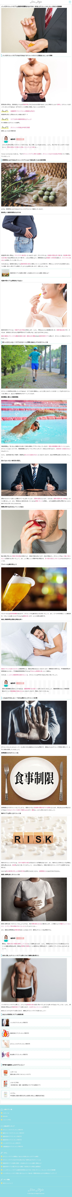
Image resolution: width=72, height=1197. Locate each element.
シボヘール (6, 1113)
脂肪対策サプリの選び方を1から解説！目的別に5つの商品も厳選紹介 (22, 1166)
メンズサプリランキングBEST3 (11, 1143)
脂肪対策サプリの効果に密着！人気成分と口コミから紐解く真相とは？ (22, 1163)
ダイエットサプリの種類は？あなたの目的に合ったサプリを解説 (20, 1156)
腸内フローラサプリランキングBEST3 (13, 1133)
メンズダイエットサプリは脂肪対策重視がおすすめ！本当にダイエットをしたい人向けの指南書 (29, 1170)
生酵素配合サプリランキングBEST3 (13, 1146)
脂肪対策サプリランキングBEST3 (12, 1136)
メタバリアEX (7, 1120)
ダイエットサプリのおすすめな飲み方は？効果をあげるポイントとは (22, 1160)
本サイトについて (8, 1183)
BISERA (5, 1116)
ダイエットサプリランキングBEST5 (13, 1129)
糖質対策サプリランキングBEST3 (12, 1140)
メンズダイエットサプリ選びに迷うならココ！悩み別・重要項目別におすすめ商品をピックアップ (30, 1173)
